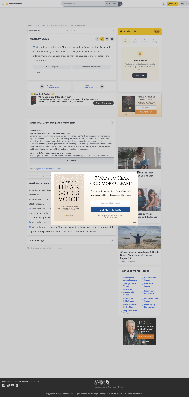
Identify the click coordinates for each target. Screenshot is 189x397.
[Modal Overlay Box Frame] (94, 198)
